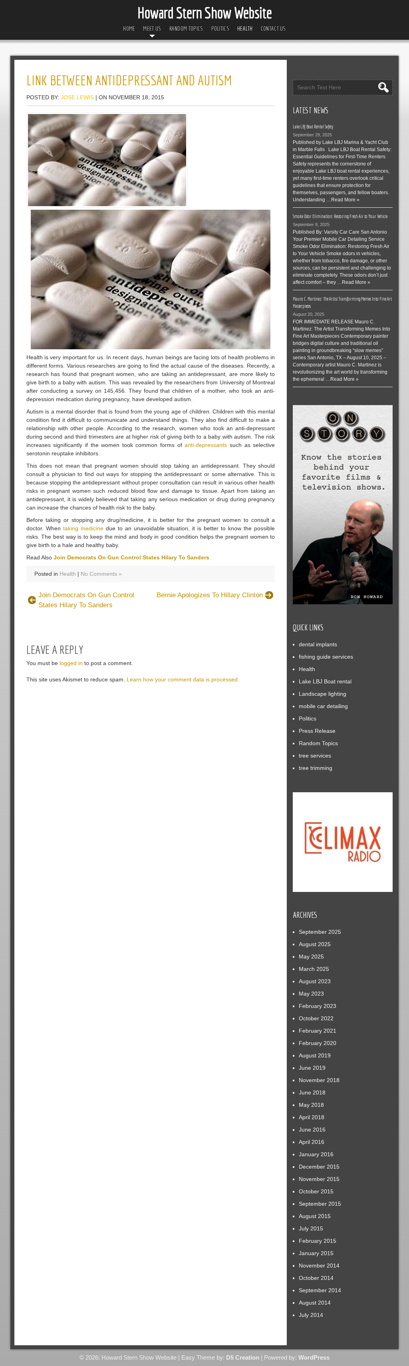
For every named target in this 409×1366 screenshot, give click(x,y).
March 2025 (314, 969)
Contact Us (273, 28)
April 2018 (311, 1117)
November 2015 (319, 1179)
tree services (315, 755)
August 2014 (315, 1302)
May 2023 (311, 993)
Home (129, 28)
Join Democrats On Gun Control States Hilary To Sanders (131, 557)
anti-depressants (206, 445)
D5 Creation (242, 1357)
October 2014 (316, 1278)
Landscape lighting (322, 694)
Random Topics (186, 28)
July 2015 (311, 1228)
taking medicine (83, 528)
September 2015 (320, 1204)
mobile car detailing (323, 706)
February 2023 (317, 1006)
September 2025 (320, 932)
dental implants (318, 644)
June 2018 (312, 1092)
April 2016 (311, 1142)
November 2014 (319, 1265)
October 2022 (316, 1018)
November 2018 (319, 1080)
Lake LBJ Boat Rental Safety (313, 126)
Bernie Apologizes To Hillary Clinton (210, 595)
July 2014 (311, 1315)
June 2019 (312, 1068)
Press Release (317, 731)
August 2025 (315, 944)
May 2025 (311, 956)
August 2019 (315, 1055)
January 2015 (316, 1253)
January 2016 (316, 1154)
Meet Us (152, 28)
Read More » (345, 200)
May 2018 (311, 1105)
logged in (71, 663)
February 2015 (317, 1241)
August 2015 (315, 1216)
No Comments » (101, 574)
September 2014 (320, 1290)
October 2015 (316, 1191)
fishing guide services (326, 656)
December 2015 (319, 1166)
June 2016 (312, 1129)
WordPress (314, 1357)
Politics (220, 28)
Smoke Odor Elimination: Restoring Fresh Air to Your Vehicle (340, 216)
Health (245, 28)
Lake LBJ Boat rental (325, 681)
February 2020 (317, 1043)
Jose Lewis (77, 97)
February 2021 (317, 1030)
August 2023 (315, 981)
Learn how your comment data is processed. (183, 679)
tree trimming (315, 768)
